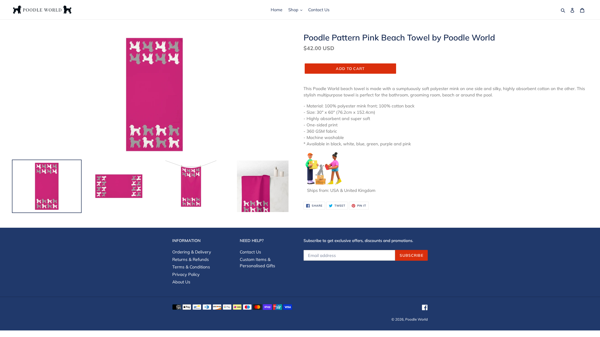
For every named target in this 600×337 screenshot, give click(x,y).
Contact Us (250, 252)
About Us (181, 282)
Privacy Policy (186, 274)
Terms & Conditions (191, 267)
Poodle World (416, 319)
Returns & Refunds (190, 259)
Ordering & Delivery (191, 252)
